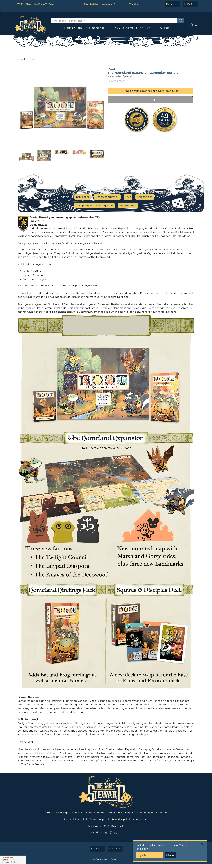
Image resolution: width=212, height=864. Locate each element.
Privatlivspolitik (121, 819)
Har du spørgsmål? (107, 196)
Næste (30, 59)
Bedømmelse (127, 205)
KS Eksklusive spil (127, 27)
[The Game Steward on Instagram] (110, 833)
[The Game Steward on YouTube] (101, 833)
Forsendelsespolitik (75, 819)
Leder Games (116, 80)
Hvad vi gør (62, 812)
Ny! (149, 27)
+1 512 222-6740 (22, 4)
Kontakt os (95, 826)
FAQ (128, 196)
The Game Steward (109, 859)
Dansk (170, 4)
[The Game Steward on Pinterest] (105, 833)
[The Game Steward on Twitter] (92, 833)
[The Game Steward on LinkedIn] (115, 833)
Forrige (18, 59)
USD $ (188, 4)
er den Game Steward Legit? (115, 812)
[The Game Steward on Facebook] (96, 833)
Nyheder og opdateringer (151, 812)
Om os (49, 812)
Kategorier (82, 196)
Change (170, 855)
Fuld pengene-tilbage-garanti (94, 205)
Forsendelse (144, 196)
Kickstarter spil (96, 27)
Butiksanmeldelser (83, 812)
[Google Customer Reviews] (13, 860)
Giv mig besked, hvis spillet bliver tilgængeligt (150, 90)
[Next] (99, 107)
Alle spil (165, 27)
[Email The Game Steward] (119, 833)
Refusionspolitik (100, 819)
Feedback (117, 826)
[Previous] (24, 107)
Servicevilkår (141, 819)
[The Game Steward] (30, 25)
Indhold (65, 196)
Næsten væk (73, 27)
